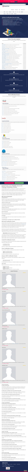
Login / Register (7, 3)
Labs (19, 9)
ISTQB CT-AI (3, 172)
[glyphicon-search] (25, 4)
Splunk (12, 13)
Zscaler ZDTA (3, 180)
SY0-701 (2, 132)
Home (3, 3)
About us (11, 464)
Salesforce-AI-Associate (4, 162)
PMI (9, 13)
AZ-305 (3, 147)
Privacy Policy (18, 464)
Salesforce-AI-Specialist (4, 165)
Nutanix (5, 13)
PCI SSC (7, 13)
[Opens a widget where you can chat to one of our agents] (25, 471)
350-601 (3, 113)
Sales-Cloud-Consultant (4, 157)
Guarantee (14, 464)
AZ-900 (3, 141)
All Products (12, 9)
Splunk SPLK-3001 (4, 171)
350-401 (3, 112)
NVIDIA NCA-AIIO (4, 177)
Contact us (8, 464)
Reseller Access (23, 9)
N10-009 (2, 131)
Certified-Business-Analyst (4, 161)
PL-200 (3, 146)
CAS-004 (2, 126)
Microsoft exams (24, 223)
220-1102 (3, 128)
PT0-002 (2, 123)
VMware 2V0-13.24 (4, 176)
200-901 (3, 107)
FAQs (5, 464)
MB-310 (3, 143)
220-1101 (3, 127)
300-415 (3, 109)
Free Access (16, 9)
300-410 (3, 108)
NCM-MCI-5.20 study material (15, 343)
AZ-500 (3, 142)
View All (15, 13)
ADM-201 (3, 156)
